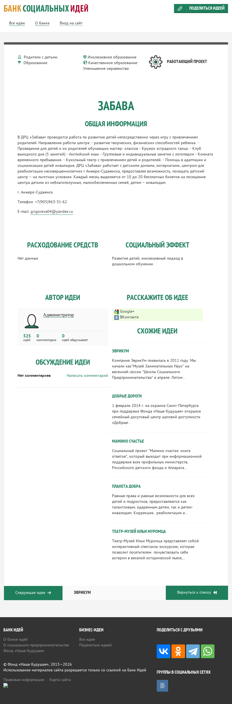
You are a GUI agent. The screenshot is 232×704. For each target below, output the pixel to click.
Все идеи (87, 639)
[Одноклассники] (178, 651)
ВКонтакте (129, 317)
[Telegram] (193, 651)
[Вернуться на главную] (116, 8)
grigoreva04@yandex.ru (52, 212)
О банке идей (15, 639)
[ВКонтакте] (163, 651)
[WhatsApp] (207, 651)
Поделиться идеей (207, 8)
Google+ (127, 311)
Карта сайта (60, 680)
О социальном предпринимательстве (36, 645)
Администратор (58, 315)
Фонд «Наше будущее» (23, 651)
